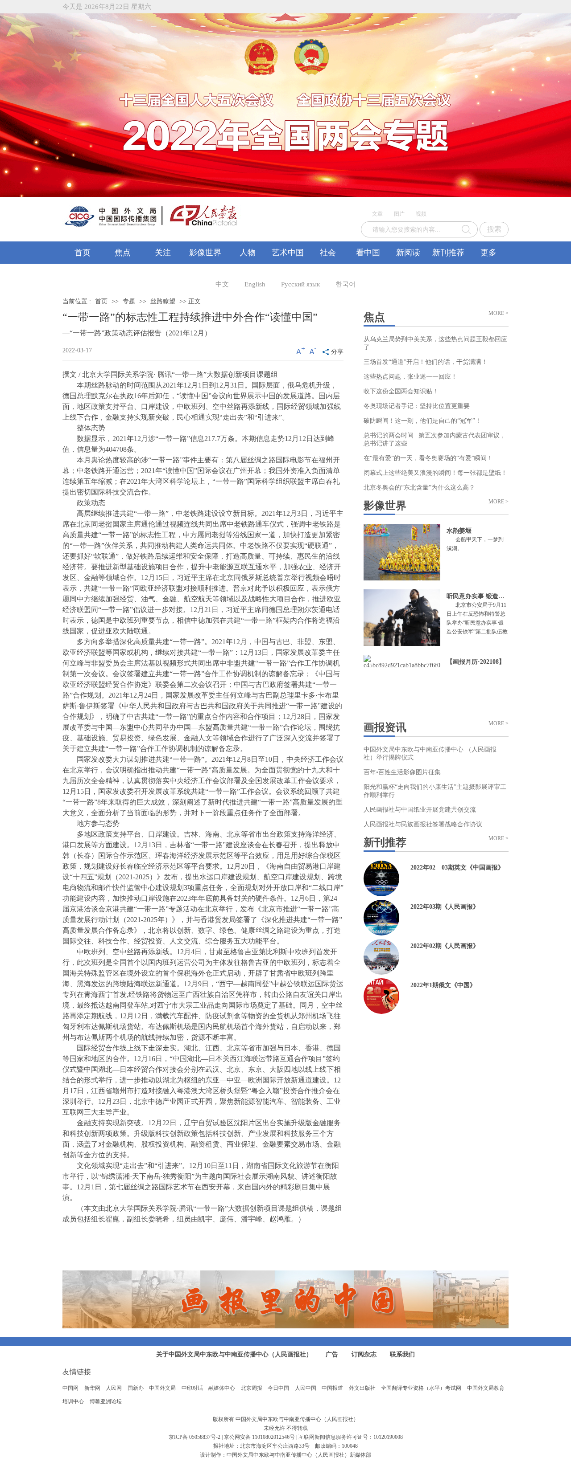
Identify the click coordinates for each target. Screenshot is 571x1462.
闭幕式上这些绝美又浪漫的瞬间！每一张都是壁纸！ (435, 473)
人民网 (114, 1388)
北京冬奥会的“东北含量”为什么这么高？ (419, 487)
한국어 (345, 284)
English (254, 284)
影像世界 (205, 252)
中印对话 (192, 1388)
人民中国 (305, 1388)
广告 (332, 1354)
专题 (129, 301)
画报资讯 (385, 727)
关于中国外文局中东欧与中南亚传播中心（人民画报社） (234, 1354)
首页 (82, 252)
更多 (488, 252)
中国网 (70, 1388)
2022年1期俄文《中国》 (443, 985)
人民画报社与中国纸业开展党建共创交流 (420, 809)
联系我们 (402, 1354)
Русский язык (300, 284)
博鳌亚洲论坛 (106, 1401)
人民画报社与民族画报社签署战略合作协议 (423, 824)
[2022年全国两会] (285, 105)
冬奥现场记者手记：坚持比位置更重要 (417, 406)
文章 (377, 214)
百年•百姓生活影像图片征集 (402, 772)
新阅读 (408, 252)
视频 (421, 214)
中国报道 (332, 1388)
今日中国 (278, 1388)
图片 (399, 214)
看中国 (368, 252)
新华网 (92, 1388)
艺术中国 (288, 252)
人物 (248, 252)
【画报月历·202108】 (476, 661)
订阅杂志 (364, 1354)
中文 (222, 284)
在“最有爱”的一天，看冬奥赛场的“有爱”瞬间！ (428, 458)
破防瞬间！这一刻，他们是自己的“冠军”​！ (422, 420)
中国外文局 (162, 1388)
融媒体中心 (221, 1388)
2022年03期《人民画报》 (444, 906)
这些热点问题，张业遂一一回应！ (410, 376)
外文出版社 (362, 1388)
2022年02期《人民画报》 (444, 946)
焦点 (123, 252)
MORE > (498, 313)
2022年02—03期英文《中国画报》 (457, 867)
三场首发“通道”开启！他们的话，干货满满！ (426, 362)
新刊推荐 (448, 252)
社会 (328, 252)
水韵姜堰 (459, 530)
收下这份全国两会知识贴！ (401, 391)
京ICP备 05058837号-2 (194, 1437)
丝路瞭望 (162, 301)
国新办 (136, 1388)
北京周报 (251, 1388)
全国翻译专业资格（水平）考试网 (421, 1388)
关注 (163, 252)
